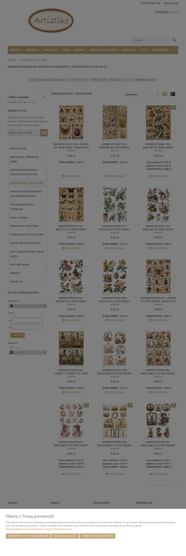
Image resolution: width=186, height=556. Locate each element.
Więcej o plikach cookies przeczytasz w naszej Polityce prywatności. (39, 529)
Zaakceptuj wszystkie (97, 536)
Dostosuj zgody (65, 536)
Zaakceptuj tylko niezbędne (28, 536)
